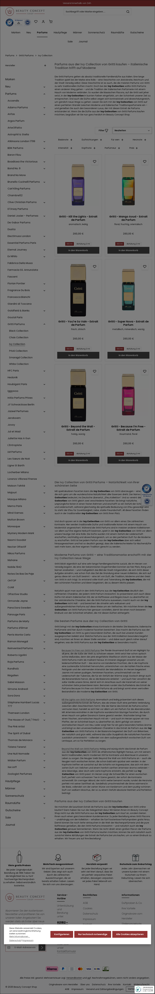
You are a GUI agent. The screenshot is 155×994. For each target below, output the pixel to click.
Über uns (85, 984)
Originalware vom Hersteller (132, 916)
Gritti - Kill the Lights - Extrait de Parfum (78, 218)
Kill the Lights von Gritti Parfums (78, 699)
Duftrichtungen (90, 139)
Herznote (137, 139)
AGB (85, 903)
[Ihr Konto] (43, 21)
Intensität (63, 147)
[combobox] (94, 11)
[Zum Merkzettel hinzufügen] (94, 161)
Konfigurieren (61, 934)
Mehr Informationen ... (19, 936)
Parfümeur (110, 147)
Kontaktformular (66, 951)
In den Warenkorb (78, 250)
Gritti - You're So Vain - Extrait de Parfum (78, 323)
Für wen (115, 139)
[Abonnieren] (42, 947)
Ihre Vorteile (128, 908)
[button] (44, 86)
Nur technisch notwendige (92, 934)
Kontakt (127, 984)
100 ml (70, 244)
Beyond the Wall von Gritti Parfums (80, 748)
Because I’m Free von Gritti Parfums (81, 650)
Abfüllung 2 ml (83, 244)
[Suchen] (128, 11)
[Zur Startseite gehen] (25, 11)
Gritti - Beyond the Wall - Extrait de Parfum (78, 428)
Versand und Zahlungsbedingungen (105, 989)
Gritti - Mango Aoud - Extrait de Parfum (128, 218)
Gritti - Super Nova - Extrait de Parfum (128, 323)
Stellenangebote (132, 924)
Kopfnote (87, 147)
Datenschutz (90, 913)
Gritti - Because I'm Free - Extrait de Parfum (128, 428)
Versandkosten (74, 977)
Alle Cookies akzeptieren (130, 934)
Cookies (87, 908)
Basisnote (63, 139)
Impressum (89, 919)
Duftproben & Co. (132, 903)
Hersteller (10, 65)
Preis (131, 147)
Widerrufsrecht (142, 984)
